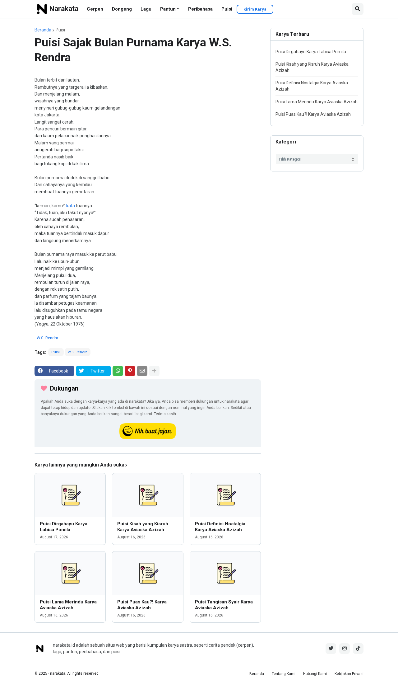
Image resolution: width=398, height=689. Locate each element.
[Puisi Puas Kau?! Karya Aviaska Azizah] (147, 573)
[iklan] (148, 453)
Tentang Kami (283, 674)
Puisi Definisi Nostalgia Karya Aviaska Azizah (220, 527)
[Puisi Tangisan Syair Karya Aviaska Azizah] (225, 573)
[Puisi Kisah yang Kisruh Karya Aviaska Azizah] (147, 495)
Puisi (226, 9)
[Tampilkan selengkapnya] (154, 371)
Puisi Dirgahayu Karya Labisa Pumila (63, 527)
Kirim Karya (254, 9)
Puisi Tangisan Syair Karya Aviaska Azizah (224, 605)
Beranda (43, 30)
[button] (357, 9)
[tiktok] (358, 648)
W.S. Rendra (47, 337)
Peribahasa (200, 9)
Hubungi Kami (315, 674)
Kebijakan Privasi (349, 674)
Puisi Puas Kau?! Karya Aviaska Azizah (142, 605)
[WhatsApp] (118, 371)
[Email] (142, 371)
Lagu (146, 9)
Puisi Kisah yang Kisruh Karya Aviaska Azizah (142, 527)
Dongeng (122, 9)
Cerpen (95, 9)
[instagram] (344, 648)
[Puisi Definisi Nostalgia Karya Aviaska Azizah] (225, 495)
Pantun (168, 9)
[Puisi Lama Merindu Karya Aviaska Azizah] (70, 573)
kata (70, 205)
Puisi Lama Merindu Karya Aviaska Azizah (68, 605)
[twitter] (331, 648)
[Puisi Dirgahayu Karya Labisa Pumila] (70, 495)
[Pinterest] (130, 371)
